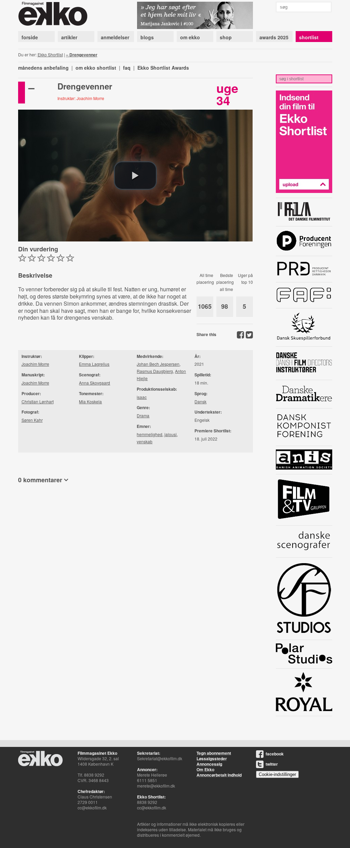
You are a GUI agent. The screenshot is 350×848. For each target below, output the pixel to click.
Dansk (200, 401)
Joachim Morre (35, 364)
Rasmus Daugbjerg (155, 371)
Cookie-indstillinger (277, 774)
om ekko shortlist (96, 67)
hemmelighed (149, 434)
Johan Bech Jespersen (158, 364)
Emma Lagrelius (94, 364)
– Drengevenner (81, 55)
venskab (144, 441)
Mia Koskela (90, 401)
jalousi (170, 434)
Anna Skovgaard (94, 383)
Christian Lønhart (38, 401)
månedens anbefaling (43, 67)
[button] (135, 175)
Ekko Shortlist (50, 54)
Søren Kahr (32, 420)
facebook (275, 754)
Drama (143, 415)
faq (127, 67)
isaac (142, 397)
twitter (272, 764)
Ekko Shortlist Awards (163, 67)
